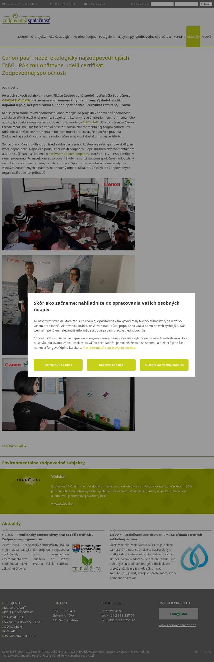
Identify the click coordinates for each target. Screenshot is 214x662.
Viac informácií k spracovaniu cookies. (109, 348)
